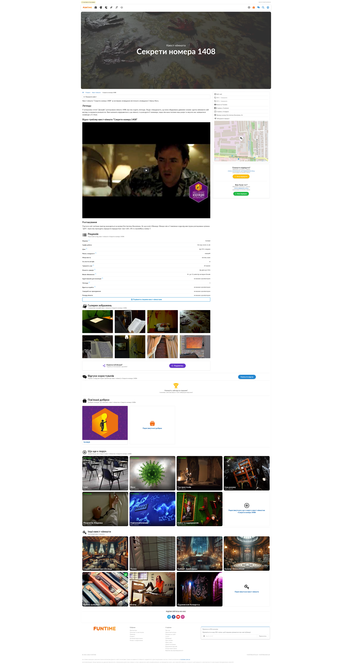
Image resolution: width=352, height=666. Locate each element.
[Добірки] (254, 7)
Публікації (168, 638)
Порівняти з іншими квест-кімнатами (147, 299)
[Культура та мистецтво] (101, 7)
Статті (167, 636)
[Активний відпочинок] (116, 7)
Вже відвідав (242, 193)
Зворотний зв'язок (265, 2)
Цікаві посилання (170, 644)
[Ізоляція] (105, 423)
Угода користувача (171, 648)
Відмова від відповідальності (174, 650)
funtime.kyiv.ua (252, 654)
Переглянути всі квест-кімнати (247, 592)
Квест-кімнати (96, 92)
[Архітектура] (95, 7)
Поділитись (178, 366)
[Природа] (106, 7)
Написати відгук (247, 377)
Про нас (167, 630)
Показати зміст (91, 97)
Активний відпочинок (136, 638)
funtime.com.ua (185, 659)
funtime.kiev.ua (264, 654)
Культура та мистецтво (137, 632)
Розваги (88, 92)
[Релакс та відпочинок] (121, 7)
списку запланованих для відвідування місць (241, 171)
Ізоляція (87, 442)
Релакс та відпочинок (136, 640)
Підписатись (262, 636)
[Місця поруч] (249, 7)
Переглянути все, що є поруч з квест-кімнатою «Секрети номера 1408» (247, 511)
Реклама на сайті (170, 634)
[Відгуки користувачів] (258, 7)
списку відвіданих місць (241, 188)
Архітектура (133, 630)
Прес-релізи (169, 640)
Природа (132, 634)
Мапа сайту (168, 642)
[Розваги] (111, 7)
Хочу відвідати (242, 176)
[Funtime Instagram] (183, 616)
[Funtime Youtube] (178, 616)
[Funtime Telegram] (169, 616)
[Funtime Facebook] (174, 616)
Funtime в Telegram (88, 2)
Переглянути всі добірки (152, 428)
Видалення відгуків (171, 646)
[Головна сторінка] (83, 92)
